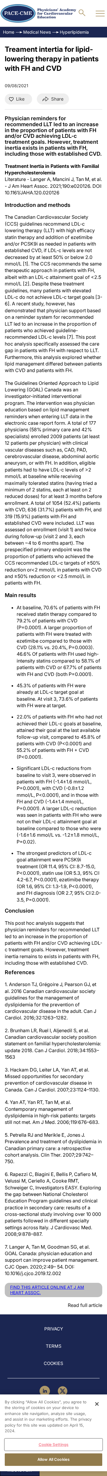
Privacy (53, 1329)
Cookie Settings (54, 1444)
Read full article (85, 1305)
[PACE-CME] (38, 13)
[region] (53, 1432)
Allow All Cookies (53, 1459)
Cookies (53, 1363)
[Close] (96, 1404)
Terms (54, 1346)
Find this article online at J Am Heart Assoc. (47, 1290)
